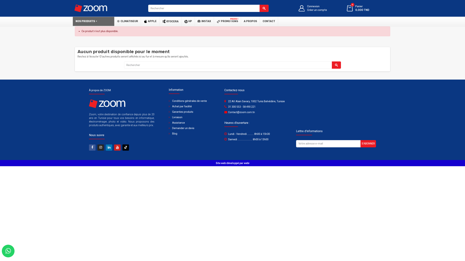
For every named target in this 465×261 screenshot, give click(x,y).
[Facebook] (92, 147)
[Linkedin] (109, 147)
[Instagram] (100, 147)
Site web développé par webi (232, 163)
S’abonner (368, 143)
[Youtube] (117, 147)
